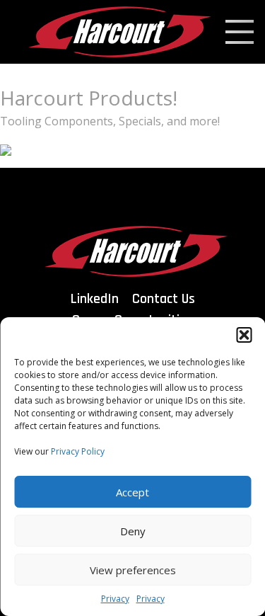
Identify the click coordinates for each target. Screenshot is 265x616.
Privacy (115, 599)
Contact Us (163, 299)
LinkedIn (95, 299)
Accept (132, 492)
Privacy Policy (78, 451)
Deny (133, 531)
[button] (244, 335)
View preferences (133, 570)
